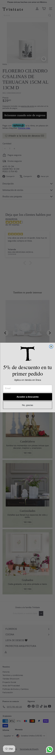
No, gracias (27, 405)
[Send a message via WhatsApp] (49, 750)
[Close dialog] (51, 347)
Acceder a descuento (27, 397)
